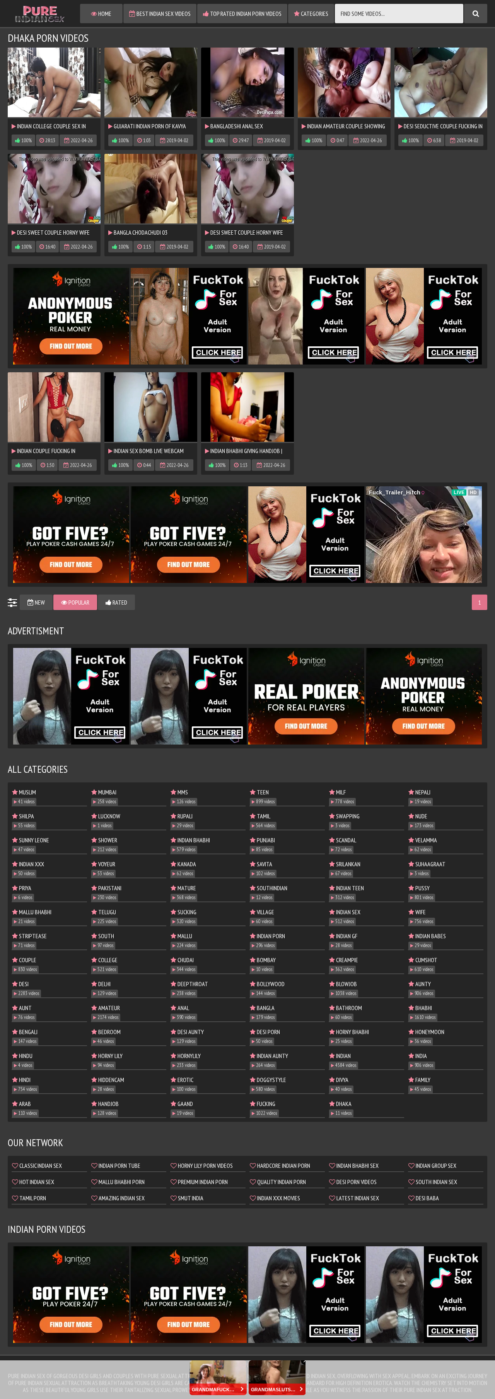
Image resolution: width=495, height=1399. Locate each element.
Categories (314, 13)
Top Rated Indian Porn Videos (245, 13)
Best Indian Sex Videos (163, 13)
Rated (119, 602)
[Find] (475, 13)
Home (104, 13)
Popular (78, 602)
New (39, 602)
